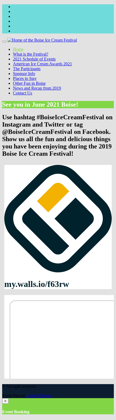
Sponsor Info (24, 73)
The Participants (26, 68)
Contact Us (22, 93)
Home (18, 49)
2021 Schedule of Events (34, 59)
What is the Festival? (30, 54)
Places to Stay (25, 78)
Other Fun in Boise (29, 83)
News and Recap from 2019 (37, 88)
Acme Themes (38, 395)
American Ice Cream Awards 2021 (42, 64)
